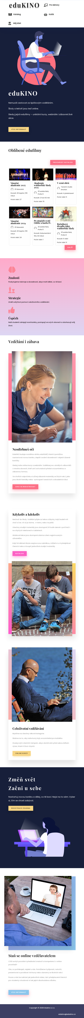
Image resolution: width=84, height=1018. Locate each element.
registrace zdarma (20, 808)
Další (70, 247)
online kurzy (21, 753)
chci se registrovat (25, 487)
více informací (18, 129)
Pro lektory (54, 5)
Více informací (18, 992)
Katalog (17, 14)
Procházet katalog (63, 162)
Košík (51, 14)
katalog (19, 553)
